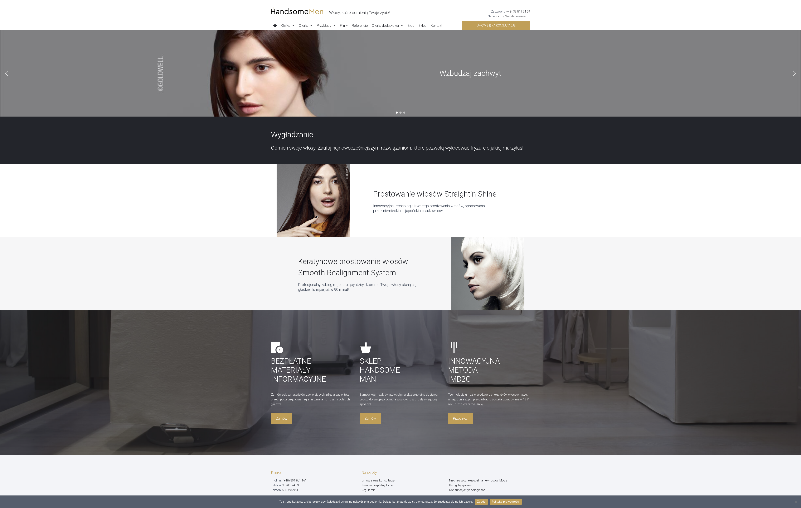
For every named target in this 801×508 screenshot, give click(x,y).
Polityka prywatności (506, 501)
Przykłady (324, 26)
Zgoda (481, 501)
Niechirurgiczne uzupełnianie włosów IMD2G (478, 480)
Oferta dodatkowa (385, 26)
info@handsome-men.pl (514, 16)
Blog (411, 26)
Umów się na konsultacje (496, 25)
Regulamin (368, 490)
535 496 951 (290, 490)
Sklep (422, 26)
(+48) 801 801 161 (295, 480)
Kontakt (436, 26)
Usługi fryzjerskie (460, 485)
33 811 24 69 (290, 485)
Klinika (285, 26)
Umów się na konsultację (377, 480)
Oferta (303, 26)
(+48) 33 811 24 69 (517, 11)
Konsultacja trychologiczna (467, 490)
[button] (6, 73)
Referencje (360, 26)
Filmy (344, 26)
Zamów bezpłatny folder (377, 485)
